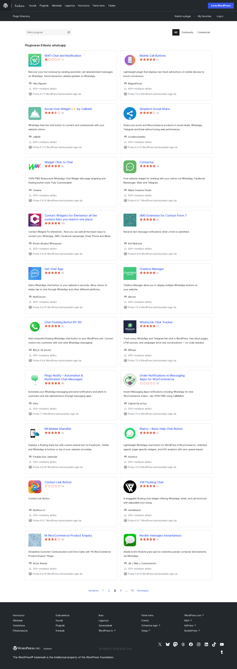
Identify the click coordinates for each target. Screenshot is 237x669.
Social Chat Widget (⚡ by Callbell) (68, 109)
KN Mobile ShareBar (57, 428)
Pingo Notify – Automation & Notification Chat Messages (63, 377)
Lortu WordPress (221, 5)
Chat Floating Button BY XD (63, 322)
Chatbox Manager (152, 269)
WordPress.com (194, 615)
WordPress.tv (107, 630)
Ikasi (101, 615)
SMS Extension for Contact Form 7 (163, 215)
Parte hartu (147, 615)
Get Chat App (53, 269)
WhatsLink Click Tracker (156, 322)
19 (132, 590)
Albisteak (18, 620)
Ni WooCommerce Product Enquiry (68, 535)
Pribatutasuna (20, 630)
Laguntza (104, 620)
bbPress (190, 625)
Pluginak (60, 625)
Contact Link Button (58, 482)
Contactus (147, 162)
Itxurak (59, 620)
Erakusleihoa (62, 615)
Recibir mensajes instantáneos (161, 535)
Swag (146, 630)
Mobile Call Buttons (153, 55)
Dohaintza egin (151, 625)
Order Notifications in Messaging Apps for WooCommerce (162, 377)
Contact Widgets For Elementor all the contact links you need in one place (70, 217)
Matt (188, 620)
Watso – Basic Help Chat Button (161, 428)
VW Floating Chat (151, 482)
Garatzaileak (105, 625)
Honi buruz (19, 615)
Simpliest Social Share (155, 109)
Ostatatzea (19, 625)
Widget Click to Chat (58, 162)
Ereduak (60, 630)
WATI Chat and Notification (62, 55)
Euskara (48, 648)
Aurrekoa (93, 590)
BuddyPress (192, 630)
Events (145, 620)
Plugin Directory (21, 16)
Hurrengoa (142, 590)
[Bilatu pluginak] (68, 32)
